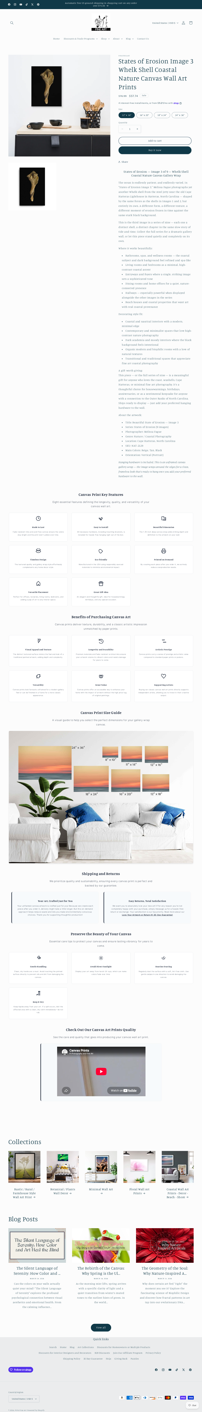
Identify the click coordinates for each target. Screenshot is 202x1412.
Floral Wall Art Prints (139, 1191)
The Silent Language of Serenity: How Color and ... (37, 1271)
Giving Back (120, 1358)
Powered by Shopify (36, 1410)
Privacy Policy (153, 1352)
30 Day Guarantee (93, 1358)
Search (53, 1347)
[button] (12, 22)
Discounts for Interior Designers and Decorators (65, 1352)
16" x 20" (144, 115)
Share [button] (125, 161)
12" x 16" (126, 115)
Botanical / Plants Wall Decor (62, 1191)
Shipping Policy (71, 1358)
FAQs (108, 1358)
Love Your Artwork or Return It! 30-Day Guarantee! (147, 915)
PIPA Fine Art (21, 1410)
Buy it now (155, 150)
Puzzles (135, 1358)
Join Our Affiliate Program (127, 1352)
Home (63, 1347)
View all (101, 1327)
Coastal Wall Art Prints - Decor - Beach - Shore (177, 1193)
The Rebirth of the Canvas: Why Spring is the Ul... (101, 1271)
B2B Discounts (102, 1352)
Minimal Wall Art (101, 1189)
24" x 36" (179, 115)
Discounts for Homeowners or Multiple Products (123, 1347)
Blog (72, 1347)
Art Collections (86, 1347)
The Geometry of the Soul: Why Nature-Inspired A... (165, 1271)
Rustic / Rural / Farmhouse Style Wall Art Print (24, 1193)
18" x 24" (162, 115)
